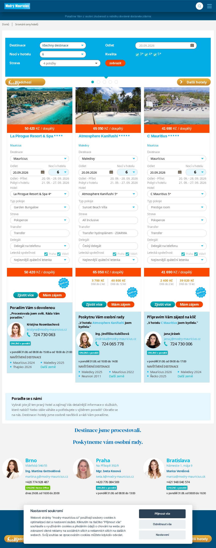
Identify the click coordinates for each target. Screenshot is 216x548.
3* (141, 54)
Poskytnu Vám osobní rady (101, 317)
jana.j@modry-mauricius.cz (182, 339)
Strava (14, 63)
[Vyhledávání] (199, 6)
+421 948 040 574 (178, 482)
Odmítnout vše (162, 524)
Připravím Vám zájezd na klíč (171, 317)
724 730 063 (44, 334)
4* (150, 54)
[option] (39, 231)
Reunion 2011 (91, 376)
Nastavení (162, 534)
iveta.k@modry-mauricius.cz (115, 476)
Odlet (109, 45)
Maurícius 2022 (123, 372)
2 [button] (98, 82)
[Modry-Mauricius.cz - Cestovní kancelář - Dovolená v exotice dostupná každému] (17, 6)
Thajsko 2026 (22, 367)
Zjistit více (26, 295)
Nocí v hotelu (20, 54)
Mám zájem (52, 295)
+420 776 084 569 (107, 482)
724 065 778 (113, 344)
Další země (48, 367)
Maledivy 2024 (191, 372)
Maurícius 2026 (161, 372)
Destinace (17, 45)
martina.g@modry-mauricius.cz (46, 476)
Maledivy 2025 (54, 362)
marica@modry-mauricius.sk (185, 476)
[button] (63, 45)
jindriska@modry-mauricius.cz (115, 339)
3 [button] (104, 82)
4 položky (49, 63)
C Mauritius (169, 323)
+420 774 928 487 (37, 482)
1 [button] (92, 82)
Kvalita (111, 54)
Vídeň (65, 254)
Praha (52, 254)
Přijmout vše (162, 513)
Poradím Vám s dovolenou (32, 307)
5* (159, 54)
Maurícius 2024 (24, 362)
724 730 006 (181, 344)
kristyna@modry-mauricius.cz (47, 329)
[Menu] (208, 6)
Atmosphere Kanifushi (108, 323)
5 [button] (116, 82)
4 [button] (110, 82)
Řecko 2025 (158, 376)
